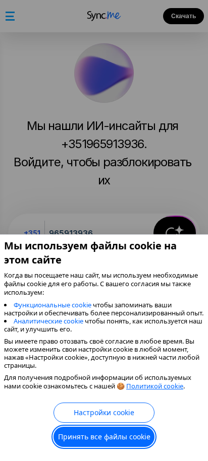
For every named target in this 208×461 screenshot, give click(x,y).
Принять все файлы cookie (104, 436)
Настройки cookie (104, 412)
